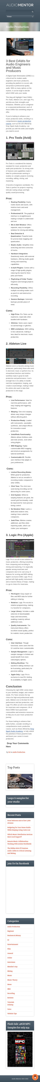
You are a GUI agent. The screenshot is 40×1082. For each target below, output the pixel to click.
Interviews (11, 962)
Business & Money (14, 935)
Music (9, 975)
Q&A (9, 989)
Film (9, 949)
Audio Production (19, 752)
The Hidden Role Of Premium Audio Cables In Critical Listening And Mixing (19, 850)
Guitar (9, 958)
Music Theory (12, 980)
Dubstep (10, 1005)
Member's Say (12, 967)
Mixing (10, 971)
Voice (9, 1009)
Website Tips (12, 1013)
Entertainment (12, 944)
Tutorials (10, 1002)
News (9, 984)
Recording (11, 993)
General (10, 953)
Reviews (10, 998)
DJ (8, 940)
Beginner (10, 931)
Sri (9, 752)
